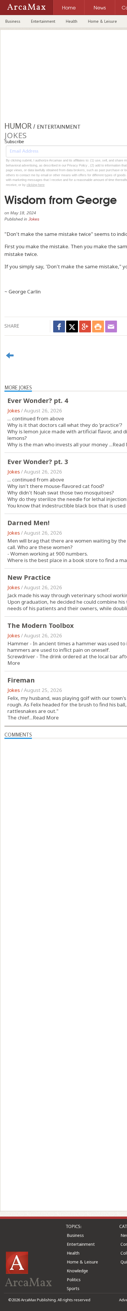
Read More (46, 717)
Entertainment (43, 21)
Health (71, 21)
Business (12, 21)
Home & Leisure (102, 21)
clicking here (36, 185)
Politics (74, 1279)
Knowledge (77, 1271)
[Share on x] (72, 326)
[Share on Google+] (85, 326)
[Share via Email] (111, 326)
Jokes (33, 219)
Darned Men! (28, 522)
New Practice (29, 577)
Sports (73, 1288)
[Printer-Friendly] (98, 326)
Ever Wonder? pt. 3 (37, 461)
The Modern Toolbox (40, 625)
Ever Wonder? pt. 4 (37, 400)
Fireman (21, 679)
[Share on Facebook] (59, 326)
